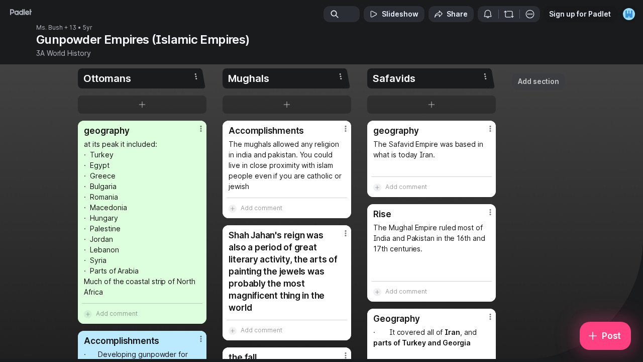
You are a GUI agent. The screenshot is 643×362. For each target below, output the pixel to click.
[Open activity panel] (488, 14)
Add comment (117, 313)
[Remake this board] (509, 14)
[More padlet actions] (530, 14)
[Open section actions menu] (196, 76)
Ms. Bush (49, 27)
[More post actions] (200, 128)
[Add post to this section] (142, 105)
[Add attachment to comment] (88, 314)
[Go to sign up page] (629, 14)
